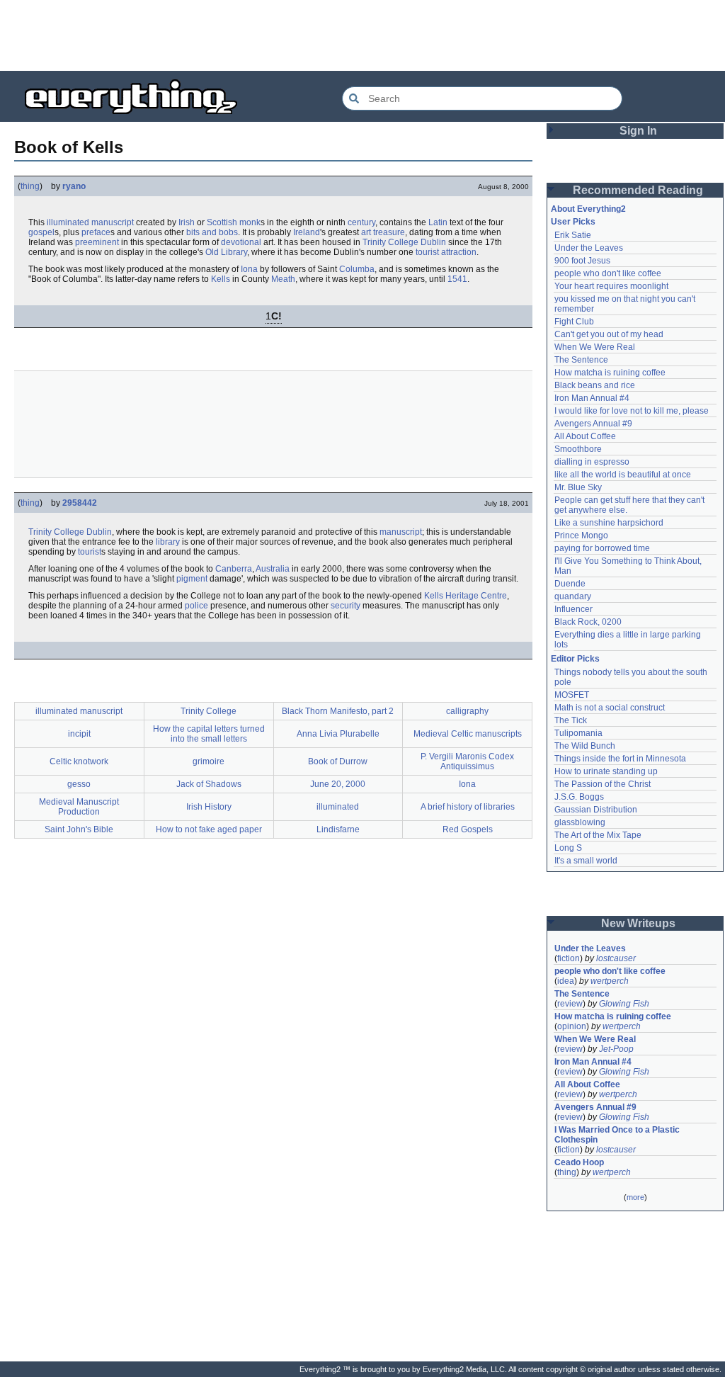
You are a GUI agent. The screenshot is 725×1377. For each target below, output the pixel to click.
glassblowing (579, 822)
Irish (186, 222)
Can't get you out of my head (608, 334)
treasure (389, 232)
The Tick (570, 720)
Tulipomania (578, 733)
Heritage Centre (476, 596)
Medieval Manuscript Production (79, 807)
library (168, 542)
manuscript (400, 532)
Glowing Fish (624, 1004)
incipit (79, 734)
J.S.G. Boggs (579, 797)
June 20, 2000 (337, 784)
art (366, 232)
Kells (220, 279)
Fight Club (574, 322)
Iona (249, 269)
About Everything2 (588, 209)
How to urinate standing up (606, 771)
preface (95, 232)
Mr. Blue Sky (578, 487)
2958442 (79, 503)
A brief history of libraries (468, 807)
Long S (568, 848)
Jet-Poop (616, 1049)
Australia (273, 569)
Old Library (226, 252)
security (345, 606)
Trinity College (390, 242)
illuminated (337, 807)
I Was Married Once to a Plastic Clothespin (618, 1135)
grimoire (208, 761)
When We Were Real (594, 347)
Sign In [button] (638, 131)
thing (30, 186)
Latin (437, 222)
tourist (89, 552)
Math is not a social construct (609, 708)
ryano (74, 186)
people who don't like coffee (607, 273)
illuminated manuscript (90, 222)
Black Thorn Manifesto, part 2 (338, 711)
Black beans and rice (594, 385)
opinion (571, 1026)
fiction (568, 958)
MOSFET (571, 695)
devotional (241, 242)
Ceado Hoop (579, 1162)
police (196, 606)
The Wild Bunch (584, 746)
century (361, 222)
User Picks (573, 222)
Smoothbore (578, 449)
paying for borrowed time (602, 548)
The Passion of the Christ (602, 784)
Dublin (433, 242)
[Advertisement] (362, 35)
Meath (283, 279)
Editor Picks (575, 659)
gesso (79, 784)
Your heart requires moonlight (611, 286)
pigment (191, 579)
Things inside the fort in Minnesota (620, 759)
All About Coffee (585, 436)
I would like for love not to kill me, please (631, 411)
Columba (357, 269)
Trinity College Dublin (70, 532)
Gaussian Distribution (595, 810)
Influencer (573, 609)
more (635, 1197)
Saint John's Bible (79, 829)
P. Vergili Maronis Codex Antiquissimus (467, 761)
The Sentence (581, 360)
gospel (41, 232)
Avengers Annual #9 (593, 424)
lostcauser (616, 958)
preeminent (97, 242)
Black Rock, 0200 (588, 622)
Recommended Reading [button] (638, 190)
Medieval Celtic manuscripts (467, 734)
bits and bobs (212, 232)
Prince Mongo (581, 535)
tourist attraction (446, 252)
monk (250, 222)
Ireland (306, 232)
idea (565, 981)
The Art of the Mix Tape (597, 835)
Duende (570, 584)
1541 (457, 279)
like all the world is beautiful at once (622, 475)
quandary (572, 596)
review (570, 1004)
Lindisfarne (338, 829)
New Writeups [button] (638, 923)
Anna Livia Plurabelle (338, 734)
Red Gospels (468, 829)
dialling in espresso (591, 462)
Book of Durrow (337, 761)
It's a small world (585, 861)
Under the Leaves (588, 248)
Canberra (233, 569)
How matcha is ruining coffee (610, 373)
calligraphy (467, 711)
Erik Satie (572, 235)
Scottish (222, 222)
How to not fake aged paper (209, 829)
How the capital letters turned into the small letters (209, 734)
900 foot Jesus (582, 261)
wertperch (609, 981)
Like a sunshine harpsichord (608, 523)
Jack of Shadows (208, 784)
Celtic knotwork (79, 761)
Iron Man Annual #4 (591, 398)
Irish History (209, 807)
